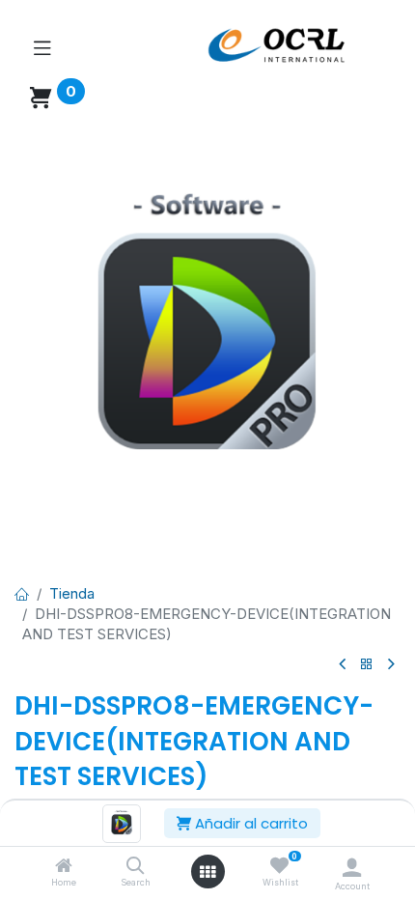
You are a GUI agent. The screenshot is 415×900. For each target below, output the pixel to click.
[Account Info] (352, 867)
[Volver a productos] (366, 665)
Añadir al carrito (249, 823)
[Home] (63, 867)
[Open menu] (207, 872)
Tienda (72, 593)
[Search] (135, 867)
